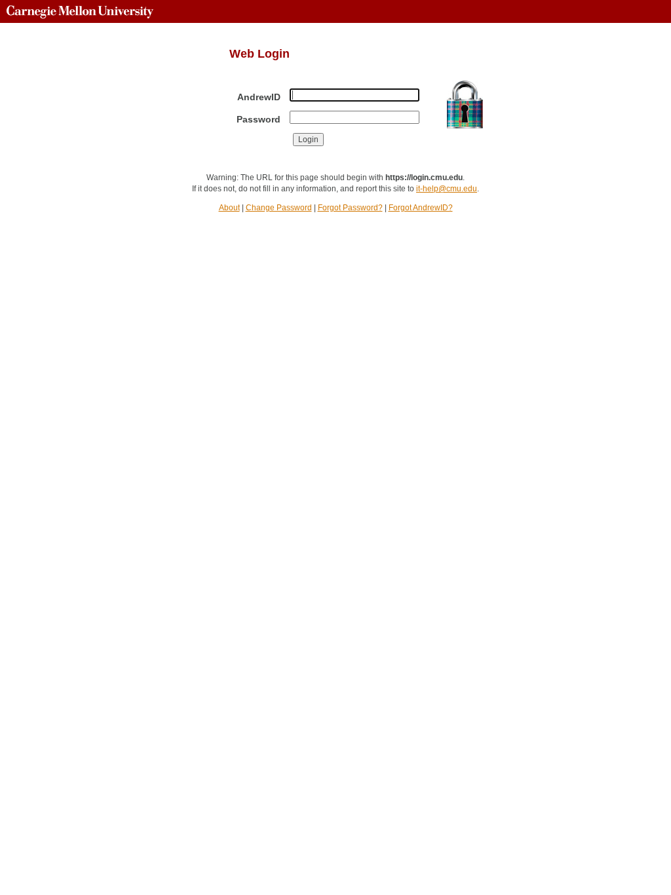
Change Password (279, 207)
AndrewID (258, 97)
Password (258, 119)
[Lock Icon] (465, 104)
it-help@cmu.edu (446, 188)
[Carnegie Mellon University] (80, 11)
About (229, 207)
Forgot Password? (350, 207)
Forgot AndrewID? (421, 207)
